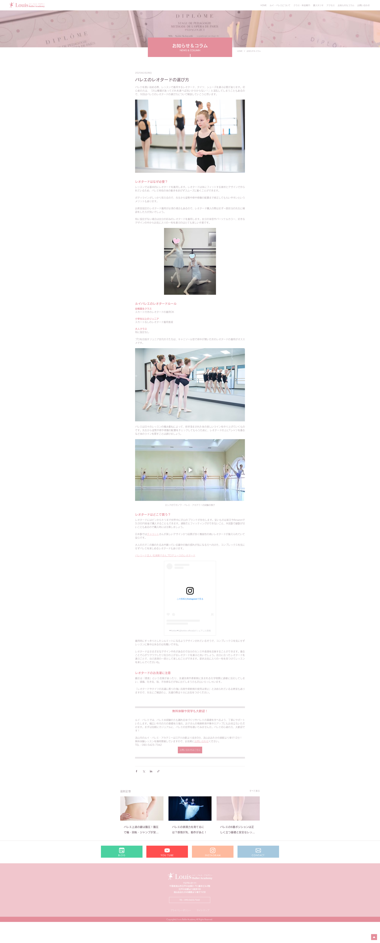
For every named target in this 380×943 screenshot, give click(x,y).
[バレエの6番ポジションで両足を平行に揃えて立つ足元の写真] (238, 808)
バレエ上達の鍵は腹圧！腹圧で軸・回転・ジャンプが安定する (141, 830)
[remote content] (190, 598)
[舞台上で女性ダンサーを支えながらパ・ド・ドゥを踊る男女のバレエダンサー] (190, 808)
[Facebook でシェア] (136, 771)
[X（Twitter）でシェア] (143, 771)
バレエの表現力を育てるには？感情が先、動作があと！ (189, 830)
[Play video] (190, 470)
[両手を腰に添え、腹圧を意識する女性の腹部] (141, 808)
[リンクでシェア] (158, 771)
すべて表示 (254, 791)
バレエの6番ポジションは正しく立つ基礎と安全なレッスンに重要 (237, 830)
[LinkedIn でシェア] (151, 771)
